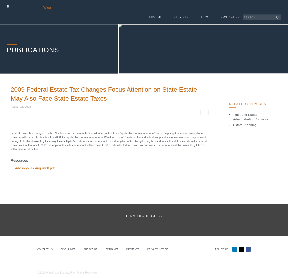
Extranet (112, 249)
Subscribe (91, 249)
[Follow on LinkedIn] (234, 249)
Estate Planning (245, 125)
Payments (133, 249)
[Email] (196, 112)
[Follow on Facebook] (248, 249)
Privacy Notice (157, 249)
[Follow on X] (241, 249)
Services (181, 16)
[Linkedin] (205, 112)
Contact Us (230, 16)
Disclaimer (68, 249)
